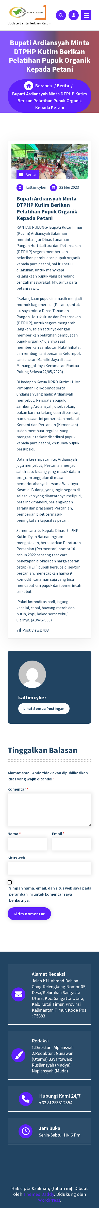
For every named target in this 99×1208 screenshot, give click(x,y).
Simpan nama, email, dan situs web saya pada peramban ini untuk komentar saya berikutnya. (50, 894)
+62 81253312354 (55, 1102)
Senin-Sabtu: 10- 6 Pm (59, 1135)
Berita (63, 86)
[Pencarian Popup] (61, 15)
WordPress (49, 1200)
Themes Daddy (38, 1194)
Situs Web (16, 857)
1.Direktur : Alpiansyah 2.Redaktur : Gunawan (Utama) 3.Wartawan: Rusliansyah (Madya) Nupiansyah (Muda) (53, 1059)
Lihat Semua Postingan (43, 708)
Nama (14, 833)
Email (58, 833)
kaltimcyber (36, 187)
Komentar (18, 789)
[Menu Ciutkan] (86, 15)
